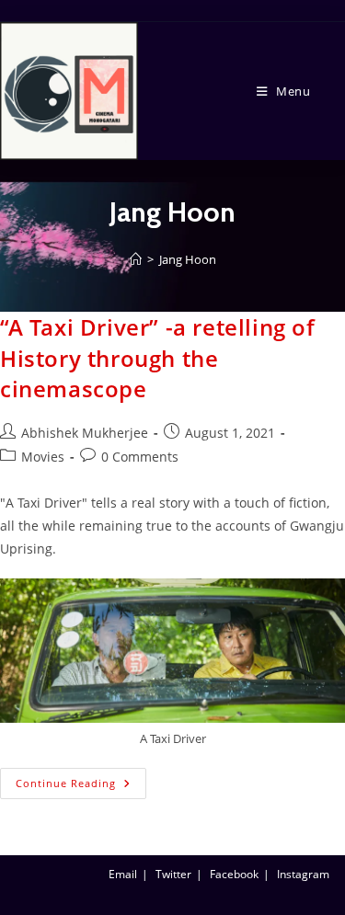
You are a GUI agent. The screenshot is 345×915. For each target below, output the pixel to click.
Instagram (303, 874)
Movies (42, 456)
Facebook (234, 874)
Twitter (173, 874)
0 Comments (139, 456)
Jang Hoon (187, 259)
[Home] (136, 259)
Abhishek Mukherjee (84, 432)
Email (123, 874)
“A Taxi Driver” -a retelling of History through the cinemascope (158, 358)
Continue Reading (81, 779)
